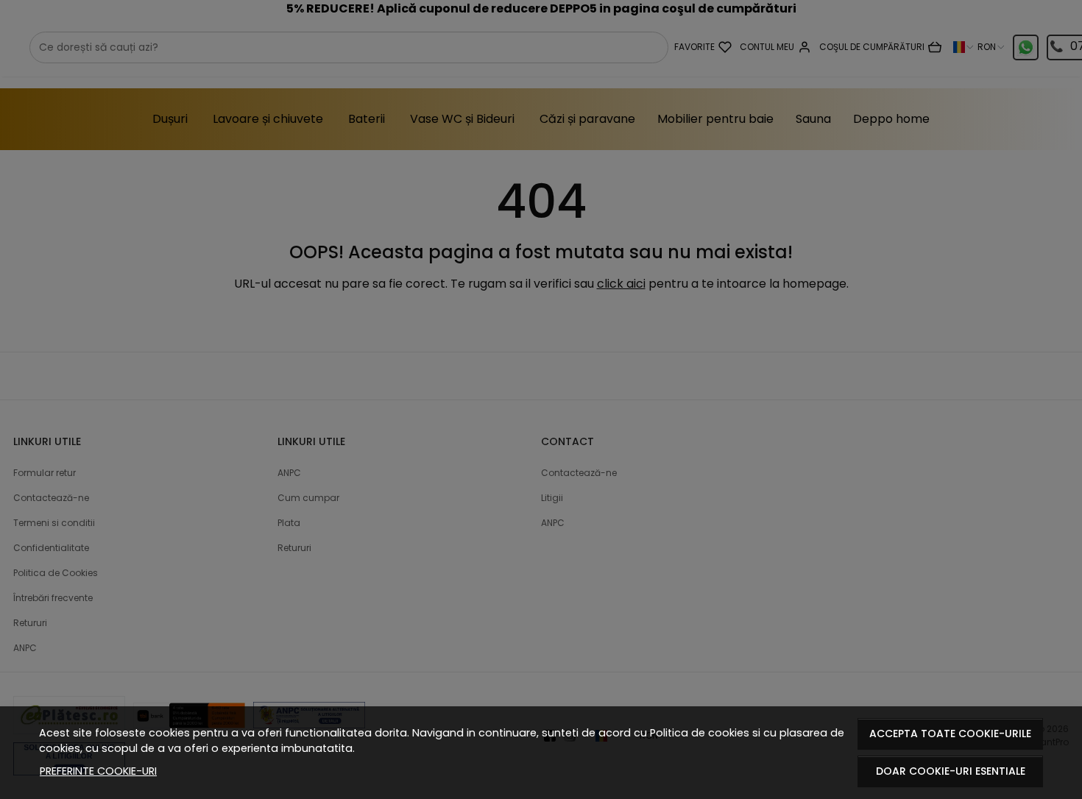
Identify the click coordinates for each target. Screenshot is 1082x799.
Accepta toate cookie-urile (950, 733)
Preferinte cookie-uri (98, 771)
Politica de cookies (699, 732)
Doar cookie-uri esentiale (950, 771)
